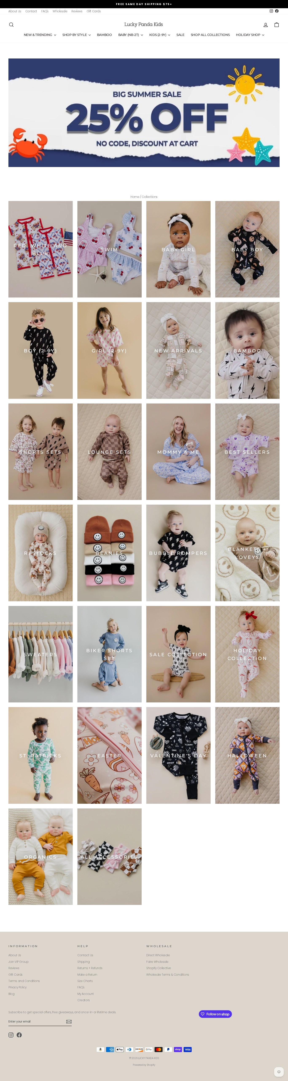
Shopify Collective (158, 968)
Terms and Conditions (24, 981)
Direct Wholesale (158, 955)
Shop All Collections (210, 35)
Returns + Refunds (89, 968)
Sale (180, 35)
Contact (31, 11)
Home (135, 197)
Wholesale (60, 11)
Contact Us (85, 955)
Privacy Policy (17, 987)
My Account (85, 994)
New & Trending (38, 35)
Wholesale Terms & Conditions (167, 975)
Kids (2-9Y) (158, 35)
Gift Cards (94, 11)
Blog (11, 994)
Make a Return (87, 975)
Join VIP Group (18, 962)
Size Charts (85, 981)
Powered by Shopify (144, 1065)
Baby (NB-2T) (129, 35)
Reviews (76, 11)
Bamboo (104, 35)
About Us (14, 11)
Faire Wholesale (157, 962)
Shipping (83, 962)
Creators (83, 1000)
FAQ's (44, 11)
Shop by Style (74, 35)
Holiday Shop (248, 35)
